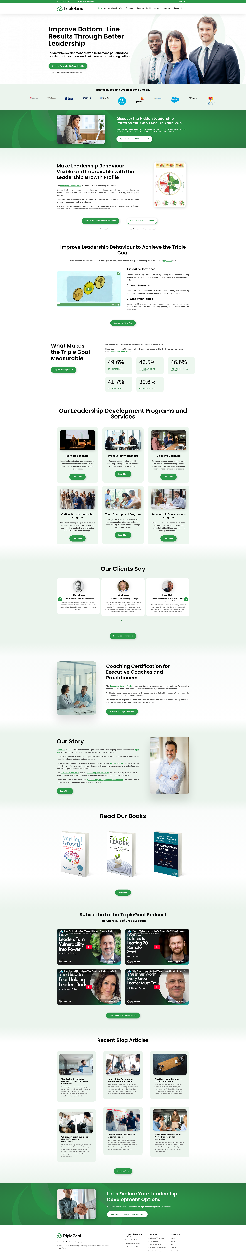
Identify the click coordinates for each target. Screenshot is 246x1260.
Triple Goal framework (70, 773)
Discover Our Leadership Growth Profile (68, 66)
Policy (64, 1248)
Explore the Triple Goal (123, 323)
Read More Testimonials (123, 636)
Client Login (181, 1)
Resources (166, 8)
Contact (176, 8)
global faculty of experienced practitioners (105, 780)
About (157, 8)
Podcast (173, 1241)
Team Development (154, 1244)
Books (172, 1238)
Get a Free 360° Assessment (142, 221)
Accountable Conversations (157, 1247)
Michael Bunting (116, 763)
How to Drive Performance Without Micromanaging (121, 1080)
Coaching (140, 8)
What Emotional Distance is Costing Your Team (168, 1080)
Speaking (149, 8)
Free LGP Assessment (132, 1243)
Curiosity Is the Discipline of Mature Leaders (121, 1135)
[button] (60, 599)
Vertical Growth (153, 1241)
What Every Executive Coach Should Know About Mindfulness (75, 1139)
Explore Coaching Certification (122, 712)
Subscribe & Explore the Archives (123, 1015)
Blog (171, 1244)
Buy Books (123, 892)
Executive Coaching (154, 1251)
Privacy (59, 1248)
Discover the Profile (131, 1240)
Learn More (77, 477)
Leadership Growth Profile (113, 8)
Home (100, 8)
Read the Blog (123, 1171)
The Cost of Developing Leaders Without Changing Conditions (74, 1081)
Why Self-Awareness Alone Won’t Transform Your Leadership (168, 1137)
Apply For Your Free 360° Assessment (134, 139)
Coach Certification (131, 1246)
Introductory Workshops (156, 1238)
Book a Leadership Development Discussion (127, 1214)
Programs (129, 8)
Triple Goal (167, 261)
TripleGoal (61, 750)
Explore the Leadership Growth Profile (100, 221)
